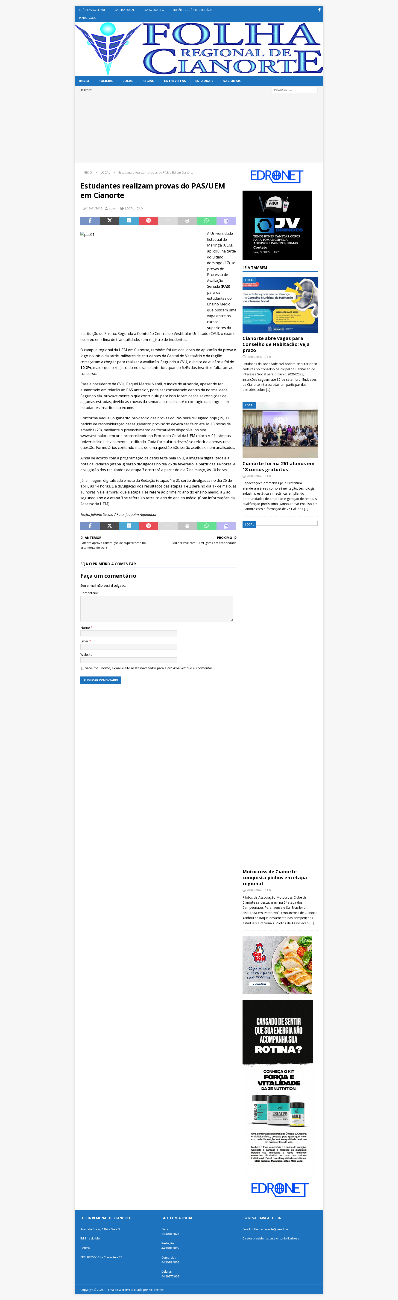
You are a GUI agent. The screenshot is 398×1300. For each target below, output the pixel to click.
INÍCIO (84, 80)
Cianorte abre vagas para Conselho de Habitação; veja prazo (276, 344)
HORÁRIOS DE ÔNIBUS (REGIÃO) (192, 10)
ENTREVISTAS (175, 80)
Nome (85, 627)
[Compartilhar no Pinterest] (148, 221)
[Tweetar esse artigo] (109, 221)
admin (113, 208)
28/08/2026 (254, 357)
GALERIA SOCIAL (125, 10)
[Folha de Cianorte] (199, 73)
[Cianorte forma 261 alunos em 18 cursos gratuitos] (280, 430)
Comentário (89, 593)
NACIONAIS (232, 80)
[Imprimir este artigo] (187, 221)
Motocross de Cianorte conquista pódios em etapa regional (275, 877)
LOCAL (128, 80)
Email (84, 641)
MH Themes (156, 1290)
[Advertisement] (199, 128)
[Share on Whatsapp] (206, 221)
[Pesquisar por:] (295, 89)
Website (86, 654)
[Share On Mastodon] (226, 221)
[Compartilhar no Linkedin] (129, 221)
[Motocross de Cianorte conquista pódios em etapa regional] (280, 693)
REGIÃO (149, 80)
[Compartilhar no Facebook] (90, 221)
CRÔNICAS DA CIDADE (92, 10)
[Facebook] (319, 10)
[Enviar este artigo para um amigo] (168, 221)
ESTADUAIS (204, 80)
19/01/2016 (94, 208)
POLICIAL (106, 80)
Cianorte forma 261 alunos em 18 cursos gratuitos (278, 466)
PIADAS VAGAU (88, 18)
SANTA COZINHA (154, 10)
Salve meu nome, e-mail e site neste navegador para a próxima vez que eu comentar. (149, 668)
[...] (268, 389)
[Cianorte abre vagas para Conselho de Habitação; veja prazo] (280, 305)
